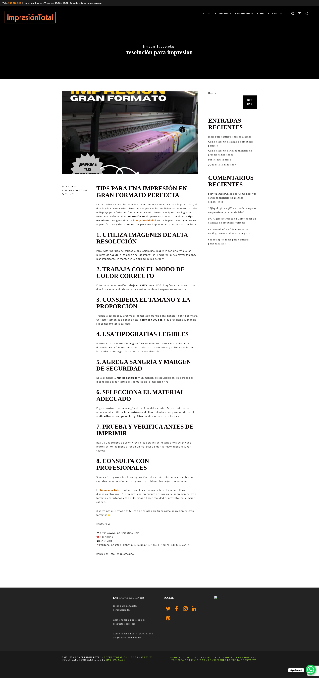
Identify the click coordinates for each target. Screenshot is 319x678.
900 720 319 (14, 2)
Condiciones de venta (224, 660)
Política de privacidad (188, 660)
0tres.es (147, 657)
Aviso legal (213, 657)
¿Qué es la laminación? (222, 164)
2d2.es (134, 657)
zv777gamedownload (220, 218)
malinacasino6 (216, 229)
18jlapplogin (215, 208)
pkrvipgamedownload (221, 193)
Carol (72, 187)
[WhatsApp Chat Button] (311, 670)
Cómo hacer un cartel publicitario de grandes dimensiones (232, 197)
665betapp (214, 239)
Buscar (212, 93)
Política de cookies (239, 657)
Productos (194, 657)
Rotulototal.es (115, 657)
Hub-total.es (115, 660)
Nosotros (177, 657)
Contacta (250, 660)
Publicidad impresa (219, 159)
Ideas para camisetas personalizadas (229, 136)
